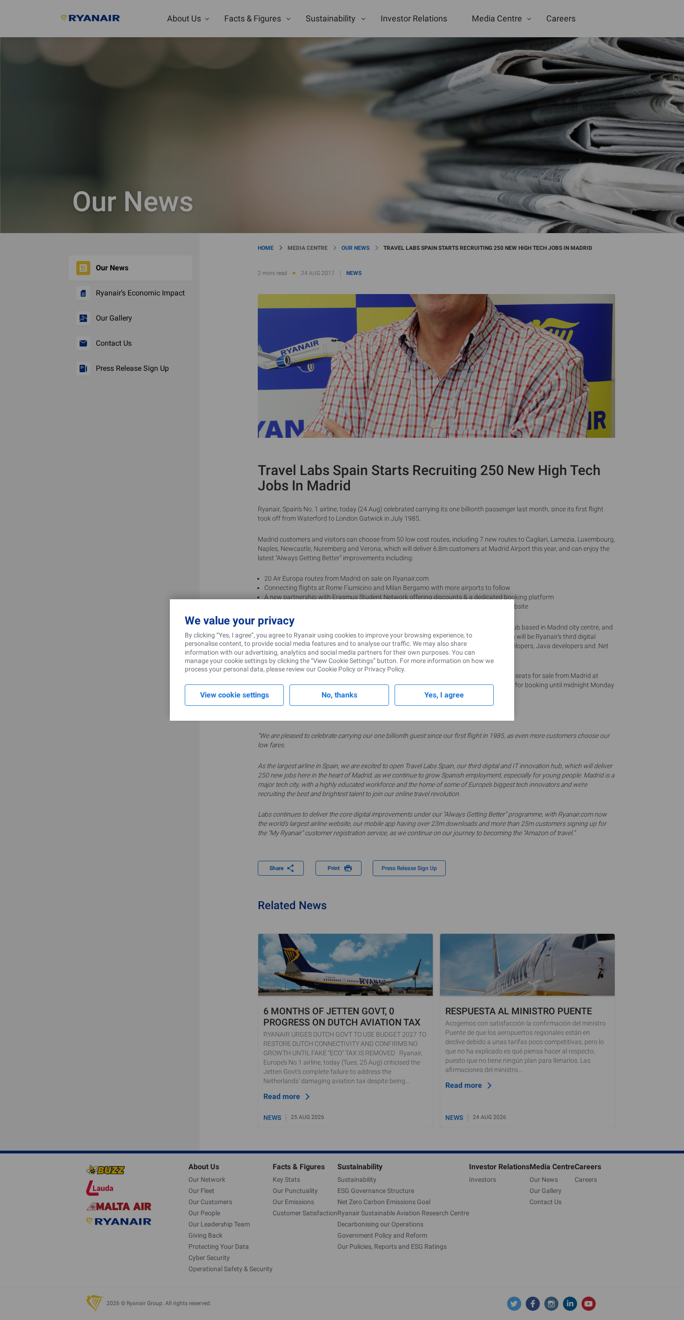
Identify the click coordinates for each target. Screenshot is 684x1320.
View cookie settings (234, 694)
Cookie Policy (336, 669)
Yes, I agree (444, 694)
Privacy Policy (384, 669)
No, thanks (339, 694)
